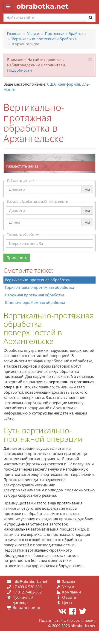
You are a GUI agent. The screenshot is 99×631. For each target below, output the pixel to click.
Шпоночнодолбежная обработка (35, 302)
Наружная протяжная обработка (34, 295)
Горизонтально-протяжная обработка (39, 287)
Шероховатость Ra (26, 239)
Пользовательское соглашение (67, 620)
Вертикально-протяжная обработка (37, 279)
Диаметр (17, 184)
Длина (14, 217)
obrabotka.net (42, 6)
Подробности (19, 70)
